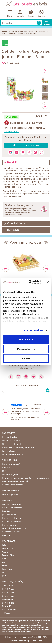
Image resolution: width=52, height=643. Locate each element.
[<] (5, 412)
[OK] (39, 23)
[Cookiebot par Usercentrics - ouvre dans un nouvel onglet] (30, 282)
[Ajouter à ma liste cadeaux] (10, 152)
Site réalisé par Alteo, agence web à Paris (26, 641)
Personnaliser (24, 349)
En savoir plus (11, 131)
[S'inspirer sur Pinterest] (26, 376)
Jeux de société (9, 525)
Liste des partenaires (12, 495)
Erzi (4, 559)
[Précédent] (45, 71)
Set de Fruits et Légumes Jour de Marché (19, 33)
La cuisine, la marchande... (36, 31)
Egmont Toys (8, 555)
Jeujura (5, 576)
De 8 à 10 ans (8, 606)
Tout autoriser (26, 339)
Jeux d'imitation (16, 31)
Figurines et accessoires (13, 508)
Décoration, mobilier (11, 532)
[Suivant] (45, 105)
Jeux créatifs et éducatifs (14, 528)
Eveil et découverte (11, 505)
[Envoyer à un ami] (16, 152)
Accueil (5, 31)
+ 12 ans (6, 613)
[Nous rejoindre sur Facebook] (11, 376)
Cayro (5, 552)
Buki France (7, 549)
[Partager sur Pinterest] (35, 152)
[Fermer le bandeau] (48, 282)
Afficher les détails (33, 330)
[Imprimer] (22, 152)
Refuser (26, 358)
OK (47, 390)
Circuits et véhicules (11, 522)
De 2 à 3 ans (8, 593)
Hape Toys (7, 569)
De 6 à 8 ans (8, 603)
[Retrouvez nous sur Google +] (41, 376)
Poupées (6, 511)
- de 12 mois (7, 586)
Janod (4, 573)
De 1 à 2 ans (8, 589)
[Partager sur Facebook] (29, 152)
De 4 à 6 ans (8, 599)
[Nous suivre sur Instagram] (41, 152)
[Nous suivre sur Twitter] (33, 376)
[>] (46, 412)
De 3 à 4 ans (8, 596)
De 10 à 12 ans (9, 610)
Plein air (6, 535)
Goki (4, 562)
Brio (4, 545)
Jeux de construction (11, 518)
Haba (4, 566)
